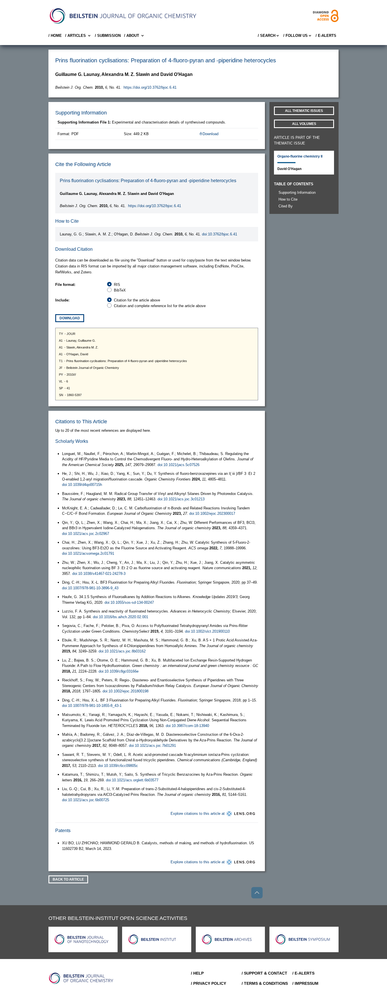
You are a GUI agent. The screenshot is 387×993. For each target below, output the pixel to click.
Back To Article (68, 879)
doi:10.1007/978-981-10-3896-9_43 (90, 588)
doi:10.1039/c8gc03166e (119, 671)
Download (210, 134)
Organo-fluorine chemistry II (299, 156)
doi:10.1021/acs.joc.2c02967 (85, 533)
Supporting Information (297, 192)
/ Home (55, 35)
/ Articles (75, 35)
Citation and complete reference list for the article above (160, 306)
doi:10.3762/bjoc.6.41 (219, 234)
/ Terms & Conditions (265, 983)
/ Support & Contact (264, 973)
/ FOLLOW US (295, 35)
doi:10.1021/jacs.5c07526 (178, 465)
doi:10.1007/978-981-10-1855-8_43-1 (92, 705)
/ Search (266, 35)
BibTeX (120, 290)
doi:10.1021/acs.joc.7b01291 (152, 745)
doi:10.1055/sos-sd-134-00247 (129, 602)
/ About (131, 35)
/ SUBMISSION (108, 35)
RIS (117, 284)
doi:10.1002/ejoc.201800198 (125, 691)
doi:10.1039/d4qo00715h (82, 484)
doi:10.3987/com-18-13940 (187, 726)
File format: (65, 284)
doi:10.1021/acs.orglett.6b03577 (132, 780)
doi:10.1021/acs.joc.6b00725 (85, 800)
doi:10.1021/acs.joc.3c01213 (181, 499)
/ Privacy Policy (208, 983)
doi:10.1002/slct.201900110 (207, 631)
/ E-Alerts (326, 35)
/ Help (197, 973)
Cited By (285, 206)
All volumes (304, 124)
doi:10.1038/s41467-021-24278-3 (99, 573)
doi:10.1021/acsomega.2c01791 (88, 553)
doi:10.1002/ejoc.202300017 (212, 513)
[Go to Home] (81, 978)
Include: (62, 300)
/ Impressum (305, 983)
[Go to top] (257, 892)
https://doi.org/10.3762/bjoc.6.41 (150, 87)
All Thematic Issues (304, 111)
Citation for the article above (137, 300)
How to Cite (287, 199)
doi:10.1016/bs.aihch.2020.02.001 (120, 617)
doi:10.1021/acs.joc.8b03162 (122, 651)
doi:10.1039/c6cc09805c (118, 766)
